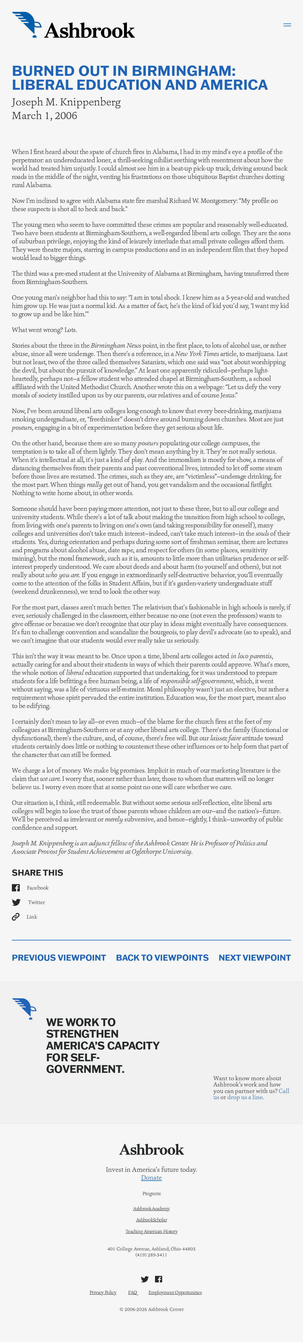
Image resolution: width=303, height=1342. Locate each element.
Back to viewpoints (162, 958)
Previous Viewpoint (59, 958)
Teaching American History (151, 1232)
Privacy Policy (103, 1292)
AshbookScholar (151, 1220)
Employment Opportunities (175, 1292)
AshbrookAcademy (151, 1209)
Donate (151, 1178)
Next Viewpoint (255, 958)
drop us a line (244, 1097)
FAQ (132, 1292)
